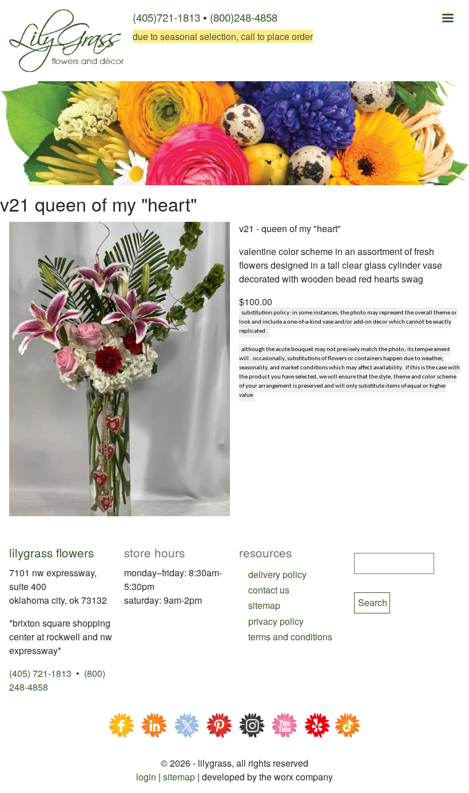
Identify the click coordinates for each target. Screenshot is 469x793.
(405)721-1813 (166, 17)
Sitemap (179, 776)
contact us (268, 589)
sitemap (264, 605)
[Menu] (447, 19)
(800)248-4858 (243, 17)
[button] (119, 367)
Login (146, 776)
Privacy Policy (276, 621)
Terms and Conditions (290, 636)
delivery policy (277, 574)
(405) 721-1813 (40, 673)
